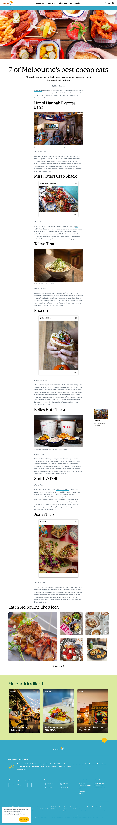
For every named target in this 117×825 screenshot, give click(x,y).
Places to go (11, 8)
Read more (21, 769)
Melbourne (38, 90)
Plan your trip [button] (75, 3)
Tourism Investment (99, 787)
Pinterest (65, 787)
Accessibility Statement (82, 788)
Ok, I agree (23, 819)
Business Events (98, 785)
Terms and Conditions (85, 785)
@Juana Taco (44, 522)
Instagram (65, 783)
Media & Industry (99, 783)
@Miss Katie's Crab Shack (48, 183)
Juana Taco (46, 590)
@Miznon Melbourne (46, 318)
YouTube (49, 787)
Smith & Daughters (62, 489)
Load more (58, 666)
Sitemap (81, 793)
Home (2, 8)
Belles (53, 464)
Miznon (66, 387)
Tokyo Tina (43, 298)
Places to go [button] (51, 3)
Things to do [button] (62, 3)
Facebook (50, 783)
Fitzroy (48, 459)
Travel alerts (82, 791)
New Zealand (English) (16, 785)
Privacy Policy (82, 783)
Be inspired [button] (40, 3)
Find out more (17, 811)
